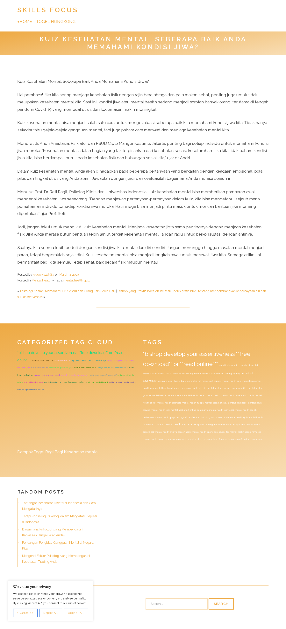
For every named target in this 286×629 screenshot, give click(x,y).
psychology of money (53, 382)
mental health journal (215, 403)
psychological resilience (75, 382)
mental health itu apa (33, 382)
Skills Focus (47, 10)
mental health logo (237, 403)
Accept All (76, 612)
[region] (50, 600)
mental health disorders (169, 403)
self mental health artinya (164, 432)
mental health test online (183, 410)
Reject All (50, 612)
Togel (39, 451)
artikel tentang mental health (122, 382)
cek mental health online (162, 388)
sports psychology (216, 432)
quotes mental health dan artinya (89, 360)
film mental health (39, 368)
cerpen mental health (187, 388)
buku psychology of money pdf (103, 375)
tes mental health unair (42, 360)
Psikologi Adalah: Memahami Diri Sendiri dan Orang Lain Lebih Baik (67, 291)
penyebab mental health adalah (112, 368)
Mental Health (42, 280)
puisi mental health (232, 417)
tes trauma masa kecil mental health (182, 439)
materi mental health (209, 395)
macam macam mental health (47, 375)
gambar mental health (154, 395)
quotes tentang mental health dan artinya (218, 424)
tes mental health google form (241, 432)
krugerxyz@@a (43, 274)
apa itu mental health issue (85, 368)
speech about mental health (192, 432)
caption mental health (225, 381)
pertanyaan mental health (156, 417)
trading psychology (252, 439)
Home (26, 21)
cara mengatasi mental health (30, 390)
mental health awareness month (237, 395)
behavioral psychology (60, 367)
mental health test (62, 360)
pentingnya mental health (210, 410)
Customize (25, 612)
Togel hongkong (56, 21)
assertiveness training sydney (75, 375)
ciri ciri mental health (98, 382)
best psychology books (168, 381)
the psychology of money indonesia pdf (222, 439)
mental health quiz (76, 280)
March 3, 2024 (69, 274)
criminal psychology (232, 388)
